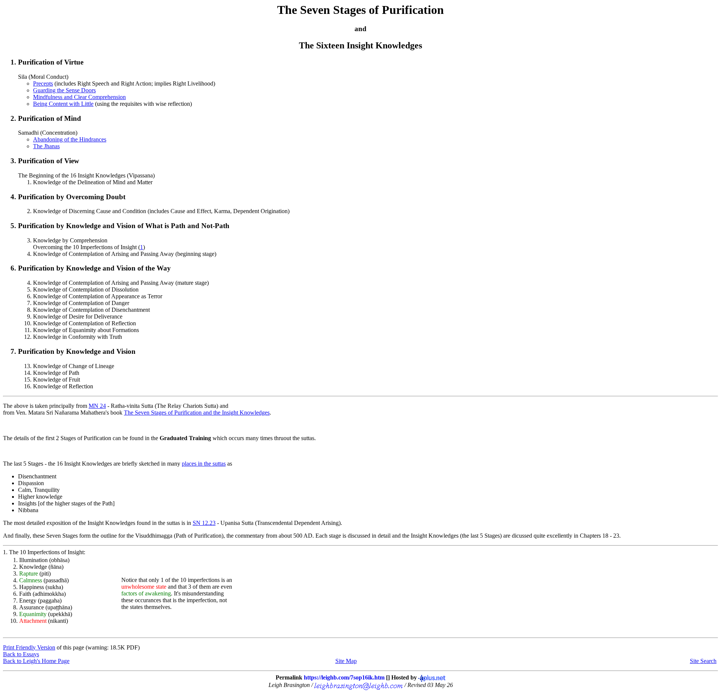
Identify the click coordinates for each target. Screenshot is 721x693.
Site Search (703, 661)
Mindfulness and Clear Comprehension (79, 97)
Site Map (346, 661)
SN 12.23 (204, 523)
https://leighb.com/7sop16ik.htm (344, 677)
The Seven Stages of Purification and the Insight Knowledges (197, 412)
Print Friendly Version (29, 647)
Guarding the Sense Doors (64, 90)
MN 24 (97, 406)
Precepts (43, 83)
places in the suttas (204, 463)
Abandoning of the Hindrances (69, 139)
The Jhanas (46, 146)
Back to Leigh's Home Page (36, 661)
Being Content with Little (63, 104)
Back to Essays (21, 654)
